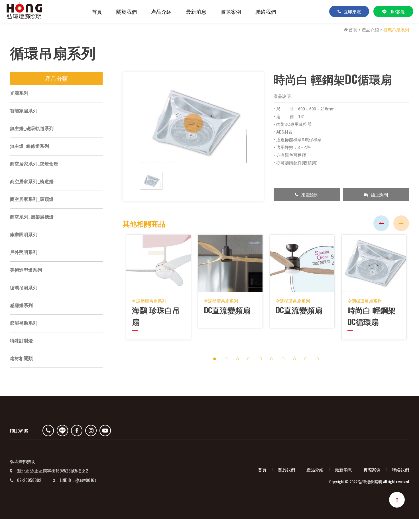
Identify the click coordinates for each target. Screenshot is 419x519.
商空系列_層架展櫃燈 (32, 217)
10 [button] (317, 359)
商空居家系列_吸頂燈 (32, 199)
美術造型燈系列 (26, 270)
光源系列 (19, 93)
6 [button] (271, 359)
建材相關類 (21, 358)
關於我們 (126, 11)
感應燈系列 (21, 305)
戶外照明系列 (23, 252)
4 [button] (249, 359)
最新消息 (196, 11)
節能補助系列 (23, 323)
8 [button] (294, 359)
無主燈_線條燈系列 (29, 146)
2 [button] (226, 359)
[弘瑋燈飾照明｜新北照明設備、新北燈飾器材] (24, 11)
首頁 (97, 11)
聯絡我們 (265, 11)
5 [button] (260, 359)
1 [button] (214, 359)
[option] (193, 123)
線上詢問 (379, 194)
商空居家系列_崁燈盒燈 (34, 164)
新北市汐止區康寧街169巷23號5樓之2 (52, 470)
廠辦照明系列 (23, 234)
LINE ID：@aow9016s (78, 480)
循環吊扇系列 (396, 29)
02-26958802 (29, 480)
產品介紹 (161, 11)
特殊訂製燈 (21, 341)
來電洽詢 (309, 194)
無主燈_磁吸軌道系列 (32, 128)
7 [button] (283, 359)
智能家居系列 (23, 111)
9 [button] (306, 359)
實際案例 (231, 11)
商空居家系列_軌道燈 (32, 181)
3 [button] (237, 359)
